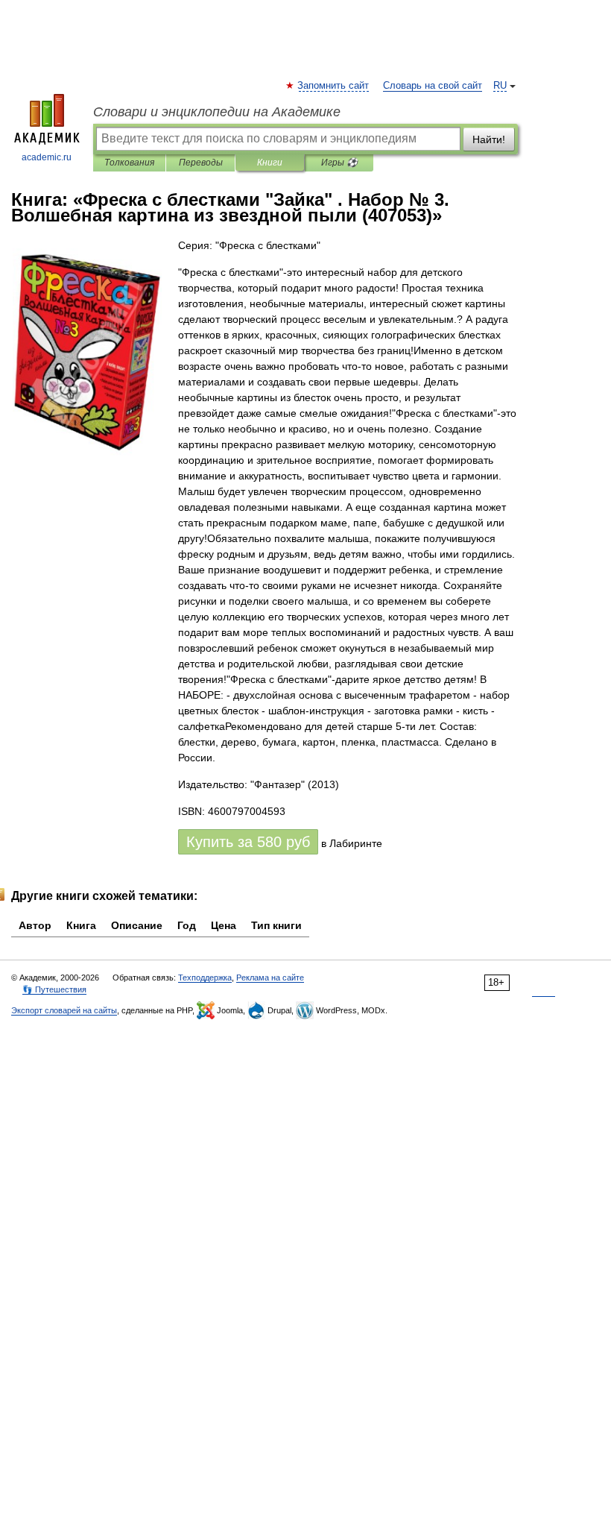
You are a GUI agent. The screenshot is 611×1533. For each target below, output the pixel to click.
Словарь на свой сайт (432, 86)
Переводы (201, 162)
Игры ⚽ (339, 162)
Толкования (129, 162)
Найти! (488, 139)
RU (500, 86)
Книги (269, 162)
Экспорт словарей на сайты (64, 1010)
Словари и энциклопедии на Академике (217, 111)
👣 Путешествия (54, 989)
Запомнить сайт (334, 86)
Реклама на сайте (270, 977)
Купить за (248, 842)
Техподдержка (205, 977)
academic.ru (47, 157)
